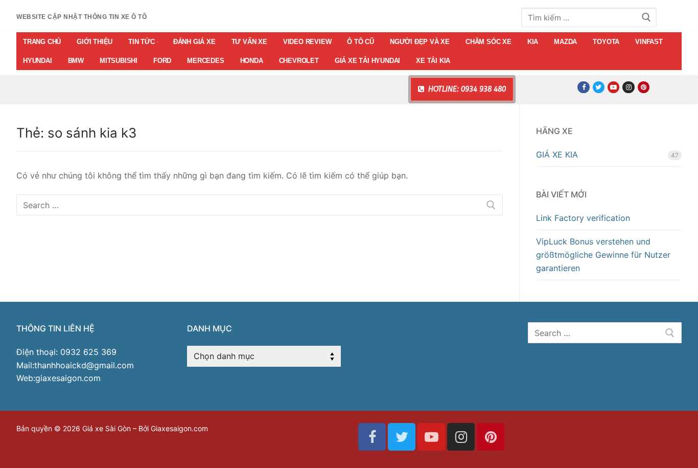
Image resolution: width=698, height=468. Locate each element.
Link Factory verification (583, 218)
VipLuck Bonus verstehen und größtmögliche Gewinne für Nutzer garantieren (603, 254)
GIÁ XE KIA (557, 154)
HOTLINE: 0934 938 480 (466, 89)
